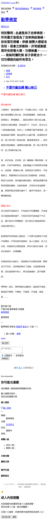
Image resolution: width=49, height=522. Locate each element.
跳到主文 (5, 27)
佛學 (19, 334)
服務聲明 (27, 487)
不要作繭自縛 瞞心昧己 (21, 87)
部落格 (9, 74)
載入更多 (5, 343)
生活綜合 (22, 66)
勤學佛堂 (9, 19)
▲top (3, 338)
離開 (14, 517)
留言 (25, 327)
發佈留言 (5, 359)
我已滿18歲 (6, 517)
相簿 (8, 71)
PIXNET (12, 484)
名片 (8, 77)
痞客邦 (19, 327)
